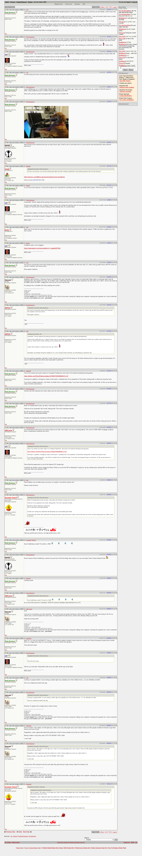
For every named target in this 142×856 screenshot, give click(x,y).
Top (6, 33)
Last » (115, 7)
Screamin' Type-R (30, 540)
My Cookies (8, 842)
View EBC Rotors (124, 81)
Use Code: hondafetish (126, 100)
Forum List (68, 4)
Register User (59, 4)
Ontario (30, 2)
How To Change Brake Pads (33, 848)
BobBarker (122, 18)
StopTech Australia (125, 91)
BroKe (7, 230)
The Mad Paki (32, 836)
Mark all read (15, 842)
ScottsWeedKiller (124, 11)
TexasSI (122, 22)
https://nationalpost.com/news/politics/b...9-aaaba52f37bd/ (42, 248)
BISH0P (28, 166)
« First (102, 7)
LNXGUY (15, 836)
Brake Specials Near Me (99, 848)
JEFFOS (7, 308)
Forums (12, 2)
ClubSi (7, 2)
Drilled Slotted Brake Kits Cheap (53, 848)
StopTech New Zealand (126, 87)
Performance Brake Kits (82, 848)
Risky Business (30, 37)
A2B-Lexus (8, 430)
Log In (135, 2)
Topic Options (9, 7)
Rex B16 (122, 36)
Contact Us (127, 842)
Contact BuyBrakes (125, 95)
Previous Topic (10, 831)
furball (7, 169)
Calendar (77, 4)
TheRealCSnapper (23, 836)
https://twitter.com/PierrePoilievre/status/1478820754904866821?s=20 (46, 376)
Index (20, 831)
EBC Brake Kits (69, 848)
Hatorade (28, 638)
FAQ (84, 4)
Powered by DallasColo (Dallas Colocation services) (71, 842)
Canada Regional (21, 2)
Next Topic (26, 831)
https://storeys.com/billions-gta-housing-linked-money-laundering (44, 177)
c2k (27, 10)
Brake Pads (20, 848)
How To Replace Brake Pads (117, 848)
